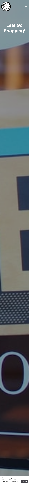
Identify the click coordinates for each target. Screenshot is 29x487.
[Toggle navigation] (26, 6)
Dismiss (24, 481)
